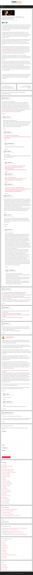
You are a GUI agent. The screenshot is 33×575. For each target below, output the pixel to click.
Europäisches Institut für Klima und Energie (9, 554)
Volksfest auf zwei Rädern (6, 512)
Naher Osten (4, 488)
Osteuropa (3, 492)
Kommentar (4, 431)
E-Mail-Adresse (5, 447)
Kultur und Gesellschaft (5, 482)
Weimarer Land (4, 501)
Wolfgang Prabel (15, 20)
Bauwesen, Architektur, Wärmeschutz (8, 472)
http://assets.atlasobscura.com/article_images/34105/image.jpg (13, 296)
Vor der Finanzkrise (5, 500)
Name (3, 445)
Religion (3, 494)
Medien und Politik (5, 485)
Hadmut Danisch (5, 553)
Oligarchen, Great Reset (5, 491)
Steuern (3, 497)
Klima (3, 478)
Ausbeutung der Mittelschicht (6, 470)
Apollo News (4, 550)
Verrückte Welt (4, 498)
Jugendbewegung (5, 476)
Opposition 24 (4, 556)
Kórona (4, 81)
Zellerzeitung (4, 545)
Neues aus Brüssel (5, 489)
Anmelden (4, 564)
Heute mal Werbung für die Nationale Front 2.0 (10, 509)
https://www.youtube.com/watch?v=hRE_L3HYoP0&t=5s (11, 111)
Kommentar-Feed (5, 567)
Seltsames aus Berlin (5, 495)
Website (3, 450)
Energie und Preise (5, 473)
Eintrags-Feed (4, 565)
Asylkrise (3, 467)
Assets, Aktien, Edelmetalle (6, 466)
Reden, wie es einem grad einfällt (11, 529)
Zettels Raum (4, 551)
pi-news (3, 542)
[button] (3, 22)
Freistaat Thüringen (5, 475)
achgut (3, 548)
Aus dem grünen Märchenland (7, 469)
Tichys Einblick (4, 540)
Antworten (3, 113)
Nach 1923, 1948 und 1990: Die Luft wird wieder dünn (11, 515)
